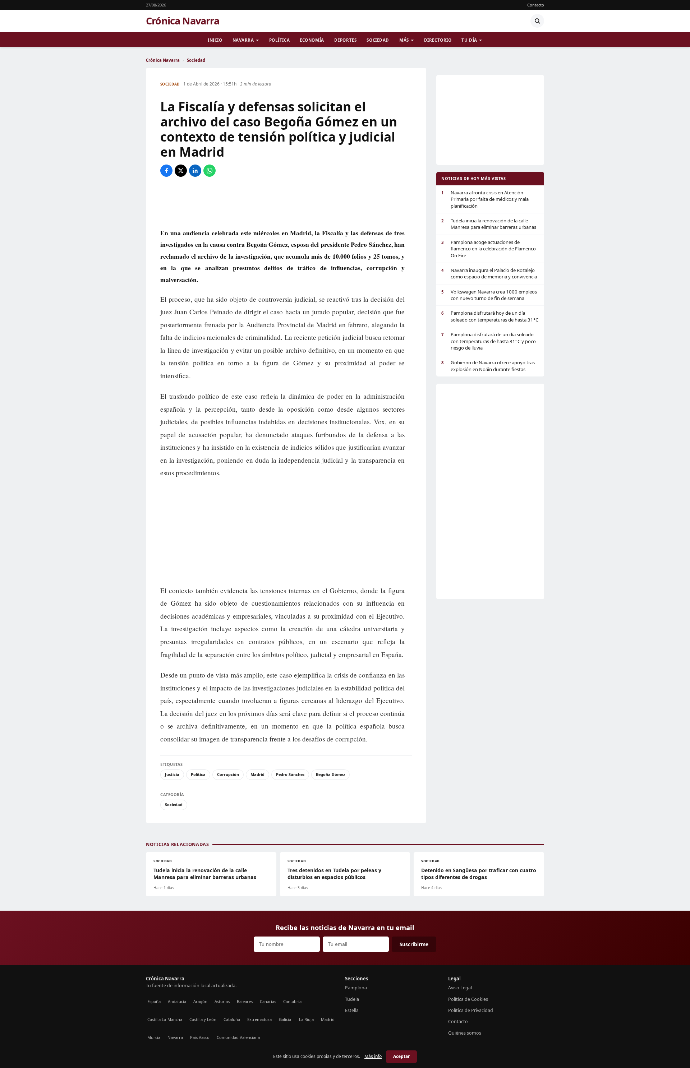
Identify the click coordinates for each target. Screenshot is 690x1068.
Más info (373, 1056)
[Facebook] (166, 171)
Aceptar (401, 1056)
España (154, 1001)
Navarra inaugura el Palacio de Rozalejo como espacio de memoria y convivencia (489, 273)
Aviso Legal (460, 988)
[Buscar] (537, 21)
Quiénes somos (464, 1033)
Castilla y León (202, 1019)
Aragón (200, 1001)
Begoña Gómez (330, 774)
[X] (181, 171)
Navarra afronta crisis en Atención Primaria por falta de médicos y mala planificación (485, 199)
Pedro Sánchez (290, 774)
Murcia (153, 1037)
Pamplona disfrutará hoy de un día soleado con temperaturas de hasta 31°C (489, 316)
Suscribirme (414, 944)
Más (404, 40)
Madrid (257, 774)
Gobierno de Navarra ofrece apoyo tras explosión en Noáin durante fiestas (488, 365)
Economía (312, 40)
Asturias (222, 1001)
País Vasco (200, 1037)
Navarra (243, 40)
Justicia (172, 774)
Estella (352, 1010)
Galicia (285, 1019)
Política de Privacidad (470, 1010)
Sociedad (378, 40)
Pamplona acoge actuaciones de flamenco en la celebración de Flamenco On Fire (488, 249)
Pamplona (356, 988)
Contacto (535, 5)
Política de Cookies (468, 999)
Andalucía (177, 1001)
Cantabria (292, 1001)
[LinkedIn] (195, 171)
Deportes (345, 40)
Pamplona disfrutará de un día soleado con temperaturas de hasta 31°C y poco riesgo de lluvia (488, 341)
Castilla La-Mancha (164, 1019)
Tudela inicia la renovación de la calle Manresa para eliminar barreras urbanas (488, 223)
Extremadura (259, 1019)
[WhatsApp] (209, 171)
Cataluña (232, 1019)
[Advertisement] (286, 202)
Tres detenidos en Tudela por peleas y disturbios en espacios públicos (334, 873)
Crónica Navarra (182, 20)
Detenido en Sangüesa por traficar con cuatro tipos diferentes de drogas (478, 873)
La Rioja (306, 1019)
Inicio (215, 40)
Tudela (352, 999)
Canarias (268, 1001)
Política (279, 40)
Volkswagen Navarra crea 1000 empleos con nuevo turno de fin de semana (489, 294)
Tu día (469, 40)
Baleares (245, 1001)
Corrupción (228, 774)
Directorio (438, 40)
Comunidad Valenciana (238, 1037)
